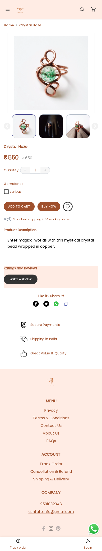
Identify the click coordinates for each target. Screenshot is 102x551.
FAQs (51, 441)
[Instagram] (51, 528)
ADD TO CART (19, 206)
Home (9, 25)
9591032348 (51, 504)
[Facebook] (43, 528)
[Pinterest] (58, 528)
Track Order (51, 464)
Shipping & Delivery (51, 479)
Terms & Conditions (51, 418)
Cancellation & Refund (51, 471)
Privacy (51, 410)
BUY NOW (49, 206)
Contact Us (51, 425)
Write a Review (21, 279)
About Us (51, 433)
